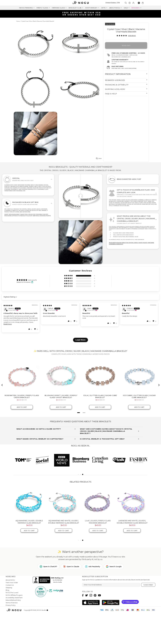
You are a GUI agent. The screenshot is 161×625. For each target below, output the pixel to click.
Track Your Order (12, 582)
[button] (68, 276)
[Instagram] (90, 595)
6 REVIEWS (132, 35)
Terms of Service (12, 603)
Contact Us (10, 585)
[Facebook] (83, 595)
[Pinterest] (95, 595)
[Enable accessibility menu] (139, 3)
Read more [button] (8, 324)
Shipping (9, 587)
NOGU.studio (80, 3)
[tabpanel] (100, 459)
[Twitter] (86, 595)
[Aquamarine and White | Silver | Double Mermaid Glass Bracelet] (63, 502)
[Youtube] (99, 595)
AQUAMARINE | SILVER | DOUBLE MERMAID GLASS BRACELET (29, 522)
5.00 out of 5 (32, 280)
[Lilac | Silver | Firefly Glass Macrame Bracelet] (97, 502)
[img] (8, 305)
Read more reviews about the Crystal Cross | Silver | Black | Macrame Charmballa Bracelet (131, 243)
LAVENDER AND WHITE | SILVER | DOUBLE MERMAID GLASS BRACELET (132, 522)
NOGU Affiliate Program (14, 595)
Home (18, 21)
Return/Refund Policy (13, 600)
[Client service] (129, 3)
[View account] (133, 3)
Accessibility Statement (14, 597)
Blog (7, 590)
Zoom (100, 158)
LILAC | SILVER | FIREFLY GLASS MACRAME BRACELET (98, 522)
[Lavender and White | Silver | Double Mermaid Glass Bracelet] (132, 502)
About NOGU (10, 580)
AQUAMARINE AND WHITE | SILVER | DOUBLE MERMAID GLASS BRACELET (63, 522)
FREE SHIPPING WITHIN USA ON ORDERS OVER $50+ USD (81, 14)
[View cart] (143, 3)
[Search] (126, 3)
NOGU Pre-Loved (12, 592)
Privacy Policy (10, 605)
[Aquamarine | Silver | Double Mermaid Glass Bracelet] (29, 502)
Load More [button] (80, 340)
